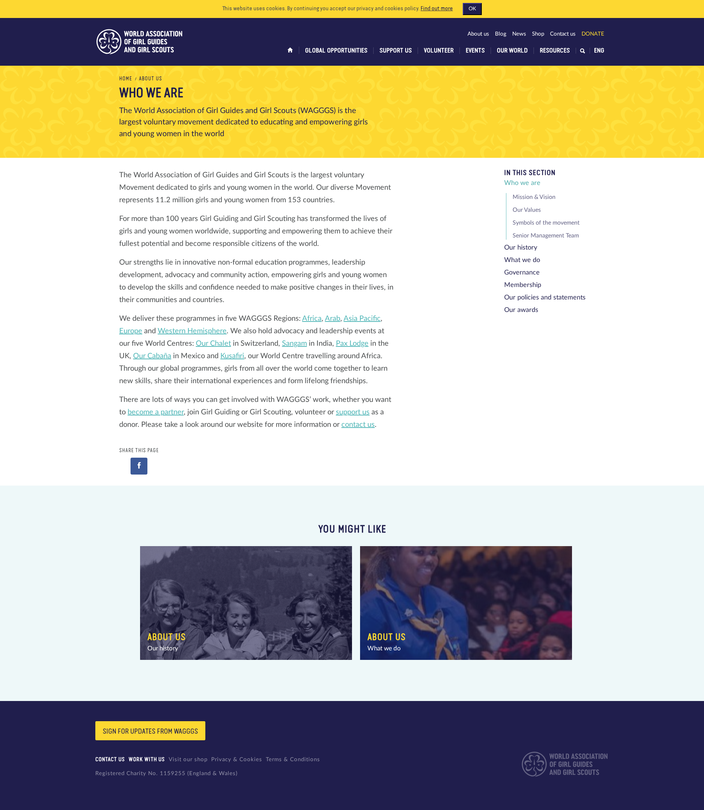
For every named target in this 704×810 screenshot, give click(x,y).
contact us (358, 424)
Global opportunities (336, 50)
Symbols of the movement (546, 223)
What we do (522, 260)
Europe (130, 331)
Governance (522, 272)
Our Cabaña (152, 356)
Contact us (563, 34)
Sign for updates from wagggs (150, 731)
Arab (332, 318)
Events (475, 50)
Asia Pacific (362, 318)
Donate (593, 34)
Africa (312, 318)
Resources (555, 50)
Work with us (147, 759)
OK (472, 8)
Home (125, 78)
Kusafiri (232, 356)
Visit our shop (188, 759)
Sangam (294, 343)
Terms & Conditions (293, 759)
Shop (538, 34)
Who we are (522, 183)
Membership (522, 285)
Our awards (521, 310)
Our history (520, 247)
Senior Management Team (546, 236)
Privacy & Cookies (236, 759)
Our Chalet (213, 343)
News (519, 34)
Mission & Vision (534, 197)
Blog (500, 34)
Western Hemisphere (192, 331)
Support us (396, 50)
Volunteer (439, 50)
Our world (512, 50)
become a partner (156, 412)
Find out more (437, 9)
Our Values (527, 210)
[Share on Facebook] (139, 466)
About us (478, 34)
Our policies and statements (545, 297)
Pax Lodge (352, 343)
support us (353, 412)
